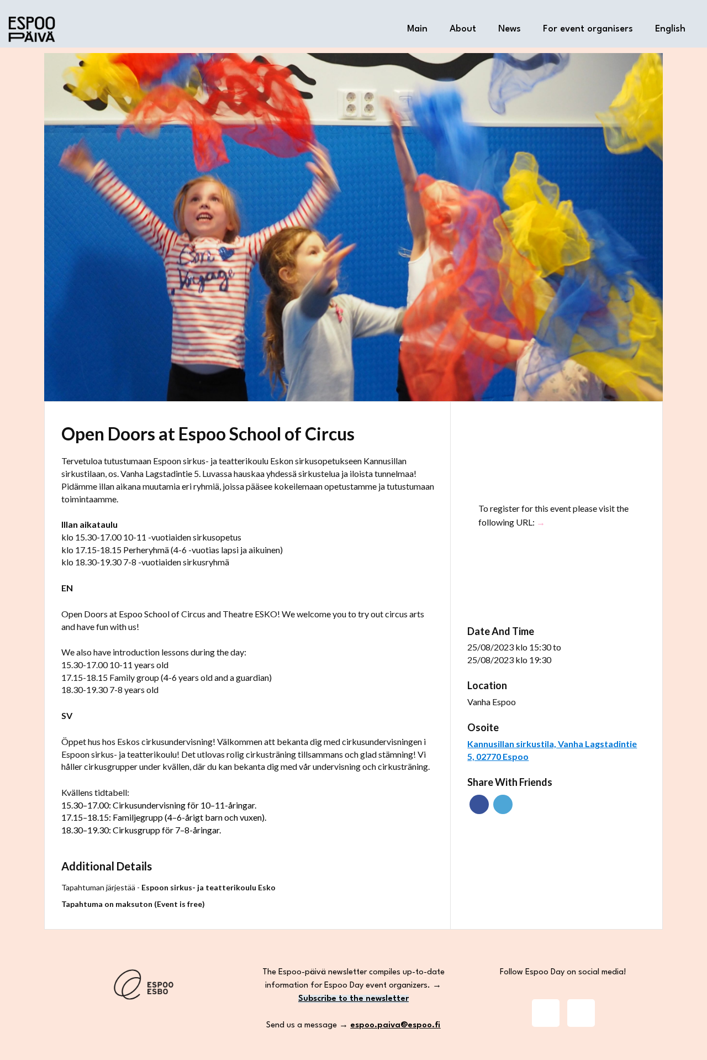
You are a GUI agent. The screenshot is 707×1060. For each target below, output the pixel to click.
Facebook (479, 804)
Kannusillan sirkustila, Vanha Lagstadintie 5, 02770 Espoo (552, 750)
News (509, 29)
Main (417, 29)
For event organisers (588, 29)
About (463, 29)
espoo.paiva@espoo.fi (395, 1025)
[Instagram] (546, 1013)
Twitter (503, 804)
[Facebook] (581, 1013)
